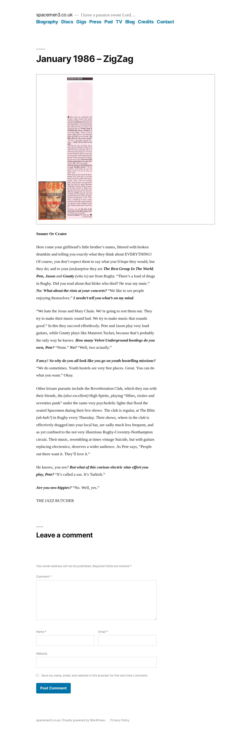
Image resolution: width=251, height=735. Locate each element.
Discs (67, 21)
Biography (47, 21)
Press (95, 21)
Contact (165, 21)
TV (119, 21)
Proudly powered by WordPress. (84, 720)
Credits (146, 21)
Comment (44, 576)
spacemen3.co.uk (54, 14)
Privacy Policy (120, 720)
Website (41, 653)
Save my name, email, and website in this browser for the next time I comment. (94, 675)
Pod (108, 21)
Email (103, 631)
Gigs (81, 21)
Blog (130, 21)
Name (41, 631)
